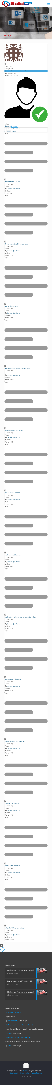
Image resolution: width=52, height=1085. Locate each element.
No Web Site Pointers (12, 803)
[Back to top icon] (26, 1065)
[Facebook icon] (22, 1076)
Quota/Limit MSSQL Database (15, 741)
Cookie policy (14, 1073)
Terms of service (36, 1073)
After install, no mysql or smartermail (17, 1037)
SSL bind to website (11, 306)
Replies (13, 131)
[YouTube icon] (27, 1076)
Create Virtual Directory (12, 866)
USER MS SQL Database (13, 493)
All (5, 131)
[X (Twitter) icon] (25, 1076)
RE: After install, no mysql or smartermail (19, 1025)
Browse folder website (12, 182)
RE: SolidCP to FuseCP (13, 1012)
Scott (9, 1033)
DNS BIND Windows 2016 (13, 679)
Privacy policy (25, 1073)
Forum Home (10, 71)
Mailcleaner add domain (13, 555)
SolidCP (25, 1071)
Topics (8, 131)
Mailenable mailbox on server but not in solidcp (21, 617)
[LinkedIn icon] (30, 1076)
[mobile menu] (49, 4)
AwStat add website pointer (14, 430)
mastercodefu (12, 1021)
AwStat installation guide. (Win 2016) (17, 368)
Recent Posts (24, 71)
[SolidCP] (17, 4)
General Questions (13, 189)
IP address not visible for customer (17, 244)
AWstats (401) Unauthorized (14, 928)
